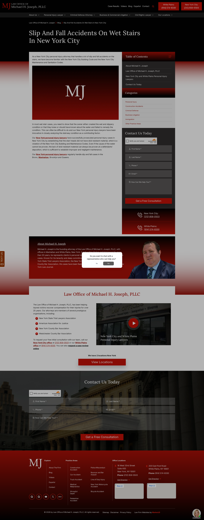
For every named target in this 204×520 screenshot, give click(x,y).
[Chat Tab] (102, 260)
